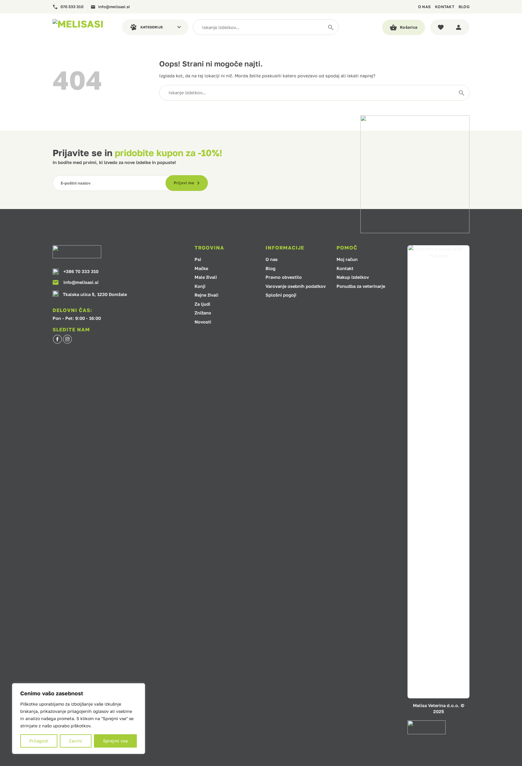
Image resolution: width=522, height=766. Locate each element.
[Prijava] (459, 27)
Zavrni (75, 740)
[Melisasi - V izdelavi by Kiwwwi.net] (83, 27)
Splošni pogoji (281, 295)
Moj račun (347, 259)
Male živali (206, 277)
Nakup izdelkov (353, 277)
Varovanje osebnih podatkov (296, 286)
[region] (78, 718)
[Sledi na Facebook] (57, 339)
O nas (424, 6)
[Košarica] (403, 27)
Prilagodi (39, 740)
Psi (198, 259)
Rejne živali (206, 295)
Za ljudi (202, 304)
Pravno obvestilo (284, 277)
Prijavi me (184, 182)
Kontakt (444, 6)
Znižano (203, 313)
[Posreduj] (331, 27)
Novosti (203, 322)
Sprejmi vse (115, 740)
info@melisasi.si (114, 7)
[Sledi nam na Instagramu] (67, 339)
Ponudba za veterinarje (361, 286)
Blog (464, 6)
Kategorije (151, 27)
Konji (200, 286)
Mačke (201, 268)
